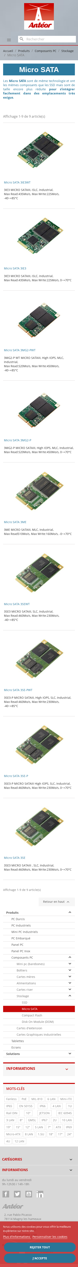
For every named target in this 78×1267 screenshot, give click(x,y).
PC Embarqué (20, 938)
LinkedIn (40, 1194)
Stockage (23, 996)
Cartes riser (25, 990)
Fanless (11, 1099)
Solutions (13, 1054)
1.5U (41, 1134)
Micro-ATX (13, 1134)
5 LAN (39, 1127)
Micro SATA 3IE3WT (17, 182)
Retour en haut (57, 901)
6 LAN (51, 1099)
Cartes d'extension (29, 1028)
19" (8, 1127)
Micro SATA (29, 1009)
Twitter (17, 1194)
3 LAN (10, 1120)
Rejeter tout (40, 1247)
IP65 (9, 1106)
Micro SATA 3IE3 (15, 268)
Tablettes (17, 1041)
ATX (58, 1127)
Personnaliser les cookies (49, 1237)
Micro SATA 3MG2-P (17, 440)
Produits (12, 913)
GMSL (32, 1120)
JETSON (44, 1113)
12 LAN (19, 1141)
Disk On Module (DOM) (38, 1022)
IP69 (69, 1127)
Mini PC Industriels (24, 932)
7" (49, 1127)
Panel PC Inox (20, 951)
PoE (24, 1099)
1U (70, 1106)
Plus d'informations (17, 1237)
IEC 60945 (65, 1113)
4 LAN (57, 1106)
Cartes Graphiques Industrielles (39, 1035)
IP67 (44, 1120)
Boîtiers (22, 970)
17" (60, 1134)
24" (69, 1134)
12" (27, 1127)
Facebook (5, 1194)
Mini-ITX (66, 1099)
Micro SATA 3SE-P (16, 776)
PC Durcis (18, 919)
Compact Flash (32, 1015)
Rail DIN (11, 1113)
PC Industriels (21, 925)
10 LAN (67, 1120)
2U (55, 1120)
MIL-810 (36, 1099)
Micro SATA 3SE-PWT (18, 690)
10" (28, 1113)
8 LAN (29, 1134)
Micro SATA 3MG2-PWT (20, 350)
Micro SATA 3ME (15, 522)
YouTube (28, 1194)
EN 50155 (25, 1106)
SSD (24, 1002)
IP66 (43, 1106)
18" (51, 1134)
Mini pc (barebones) (31, 964)
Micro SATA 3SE (14, 858)
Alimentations (26, 983)
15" (18, 1127)
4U (8, 1141)
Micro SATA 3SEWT (17, 604)
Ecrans (16, 1047)
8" (21, 1120)
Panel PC (17, 945)
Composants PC (22, 957)
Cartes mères (26, 977)
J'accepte (40, 1258)
